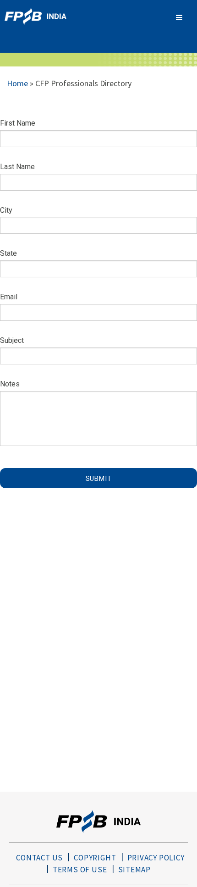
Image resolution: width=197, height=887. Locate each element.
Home (17, 83)
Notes (10, 384)
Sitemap (134, 870)
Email (8, 296)
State (8, 253)
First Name (17, 123)
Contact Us (39, 858)
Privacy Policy (156, 858)
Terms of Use (80, 870)
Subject (12, 340)
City (6, 210)
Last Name (17, 166)
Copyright (95, 858)
